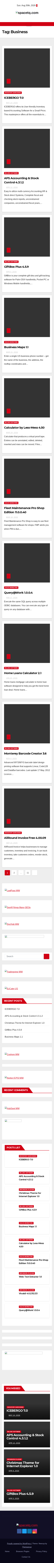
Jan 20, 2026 (11, 678)
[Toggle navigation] (29, 24)
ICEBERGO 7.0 (14, 98)
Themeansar (26, 1547)
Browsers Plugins (27, 1189)
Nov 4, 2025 (11, 758)
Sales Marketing (11, 342)
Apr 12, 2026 (12, 187)
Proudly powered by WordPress (19, 1544)
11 (28, 872)
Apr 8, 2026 (14, 1471)
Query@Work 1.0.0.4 (18, 592)
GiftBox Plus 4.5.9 (16, 266)
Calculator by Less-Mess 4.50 (24, 427)
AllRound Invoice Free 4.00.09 (25, 838)
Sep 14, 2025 (12, 843)
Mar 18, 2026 (12, 517)
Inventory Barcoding (13, 92)
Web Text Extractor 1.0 (30, 1277)
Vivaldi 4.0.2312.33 (28, 1293)
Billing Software (11, 173)
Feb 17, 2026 (11, 598)
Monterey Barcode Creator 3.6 (25, 753)
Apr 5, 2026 (11, 272)
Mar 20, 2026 (12, 433)
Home (7, 1551)
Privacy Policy (41, 1551)
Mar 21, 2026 (12, 352)
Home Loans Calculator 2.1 (22, 673)
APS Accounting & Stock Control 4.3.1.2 (24, 1016)
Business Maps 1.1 (16, 347)
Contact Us (26, 1557)
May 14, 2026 (12, 103)
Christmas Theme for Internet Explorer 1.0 (24, 1023)
